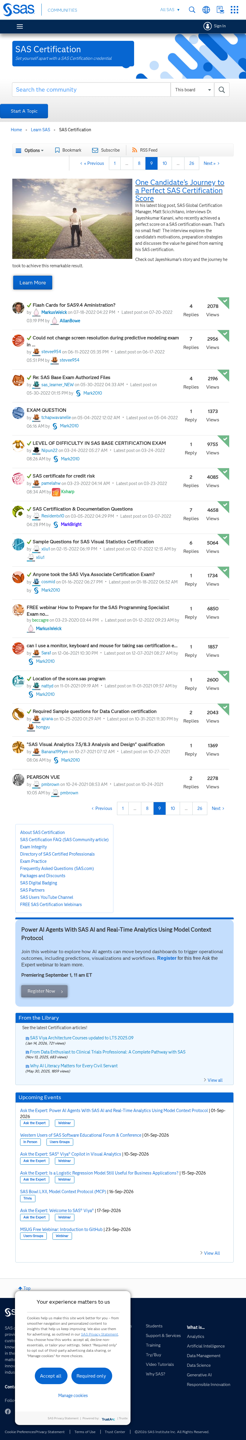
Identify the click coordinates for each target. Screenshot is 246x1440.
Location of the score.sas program (69, 678)
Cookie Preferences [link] (20, 1431)
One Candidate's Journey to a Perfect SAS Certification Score (179, 190)
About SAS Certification (42, 832)
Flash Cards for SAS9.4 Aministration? (74, 305)
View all (215, 1080)
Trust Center (115, 1431)
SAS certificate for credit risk (64, 476)
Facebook (8, 1411)
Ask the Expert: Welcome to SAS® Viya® (57, 1210)
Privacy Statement (50, 1431)
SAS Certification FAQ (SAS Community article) (64, 839)
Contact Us (220, 10)
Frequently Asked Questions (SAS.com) (57, 868)
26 (191, 163)
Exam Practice (33, 861)
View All (212, 1253)
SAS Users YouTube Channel (46, 897)
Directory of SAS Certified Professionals (57, 854)
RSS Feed (149, 150)
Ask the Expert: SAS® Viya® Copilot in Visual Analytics (70, 1154)
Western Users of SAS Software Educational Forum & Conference (80, 1135)
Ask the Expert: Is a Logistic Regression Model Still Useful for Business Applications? (99, 1173)
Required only (91, 1376)
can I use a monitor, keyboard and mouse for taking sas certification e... (103, 645)
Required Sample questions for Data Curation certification (95, 711)
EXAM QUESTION (46, 410)
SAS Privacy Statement (99, 1334)
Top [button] (27, 1288)
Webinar (64, 1123)
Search (192, 10)
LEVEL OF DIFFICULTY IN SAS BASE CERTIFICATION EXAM (99, 443)
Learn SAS (40, 129)
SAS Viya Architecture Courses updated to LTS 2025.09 (82, 1038)
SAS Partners (32, 890)
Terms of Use (84, 1431)
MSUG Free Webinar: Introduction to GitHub (61, 1229)
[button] (72, 219)
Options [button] (32, 150)
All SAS (167, 9)
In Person (30, 1142)
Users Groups (60, 1142)
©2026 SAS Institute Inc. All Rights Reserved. (172, 1431)
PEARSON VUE (43, 777)
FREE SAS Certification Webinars (51, 904)
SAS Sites (234, 10)
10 (165, 163)
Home (16, 129)
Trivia (27, 1198)
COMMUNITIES (62, 10)
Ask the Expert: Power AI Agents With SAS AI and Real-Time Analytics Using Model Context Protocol (114, 1110)
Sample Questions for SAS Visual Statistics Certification (94, 541)
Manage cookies (73, 1395)
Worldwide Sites (206, 10)
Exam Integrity (33, 847)
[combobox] (121, 89)
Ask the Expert (34, 1123)
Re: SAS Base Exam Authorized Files (71, 377)
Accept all (51, 1376)
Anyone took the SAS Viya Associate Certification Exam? (94, 574)
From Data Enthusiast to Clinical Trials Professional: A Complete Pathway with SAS (107, 1052)
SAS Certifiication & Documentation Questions (83, 509)
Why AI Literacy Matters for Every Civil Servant (74, 1066)
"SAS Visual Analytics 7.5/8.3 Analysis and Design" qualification (96, 744)
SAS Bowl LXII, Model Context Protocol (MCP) (63, 1191)
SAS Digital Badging (38, 883)
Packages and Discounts (42, 875)
